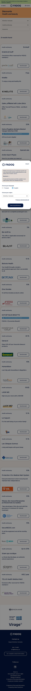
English (16, 188)
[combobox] (15, 195)
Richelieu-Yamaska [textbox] (8, 196)
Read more (5, 176)
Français (6, 188)
